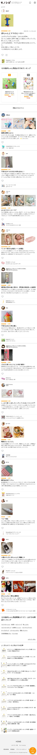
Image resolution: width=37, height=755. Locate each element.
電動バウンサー (24, 630)
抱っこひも (25, 624)
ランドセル (15, 633)
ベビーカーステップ (6, 627)
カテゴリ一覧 (14, 745)
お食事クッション (16, 627)
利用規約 (12, 749)
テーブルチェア (5, 630)
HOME (18, 741)
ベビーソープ (18, 624)
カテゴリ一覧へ (32, 639)
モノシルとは (22, 745)
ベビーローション (5, 624)
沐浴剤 (12, 624)
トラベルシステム (14, 630)
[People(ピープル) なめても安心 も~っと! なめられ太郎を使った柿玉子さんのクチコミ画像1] (7, 20)
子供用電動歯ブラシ (6, 633)
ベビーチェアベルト (27, 627)
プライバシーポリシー (21, 749)
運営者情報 (6, 749)
